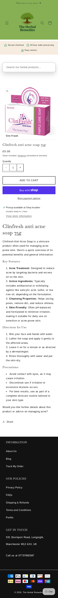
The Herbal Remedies (33, 592)
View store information (19, 216)
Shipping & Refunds (17, 502)
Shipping (22, 156)
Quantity (7, 161)
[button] (7, 23)
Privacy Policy (14, 487)
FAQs (9, 495)
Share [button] (10, 421)
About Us (11, 451)
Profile (10, 517)
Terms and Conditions (18, 510)
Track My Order (14, 466)
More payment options (29, 198)
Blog (8, 458)
